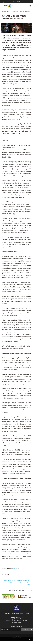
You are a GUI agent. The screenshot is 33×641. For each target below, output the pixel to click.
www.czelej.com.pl (16, 622)
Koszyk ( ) (16, 2)
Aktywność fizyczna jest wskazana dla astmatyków (16, 580)
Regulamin (7, 613)
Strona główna (6, 11)
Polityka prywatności (17, 613)
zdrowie (15, 568)
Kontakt (27, 613)
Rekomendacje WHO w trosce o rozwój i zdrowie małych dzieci (16, 583)
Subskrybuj (26, 629)
